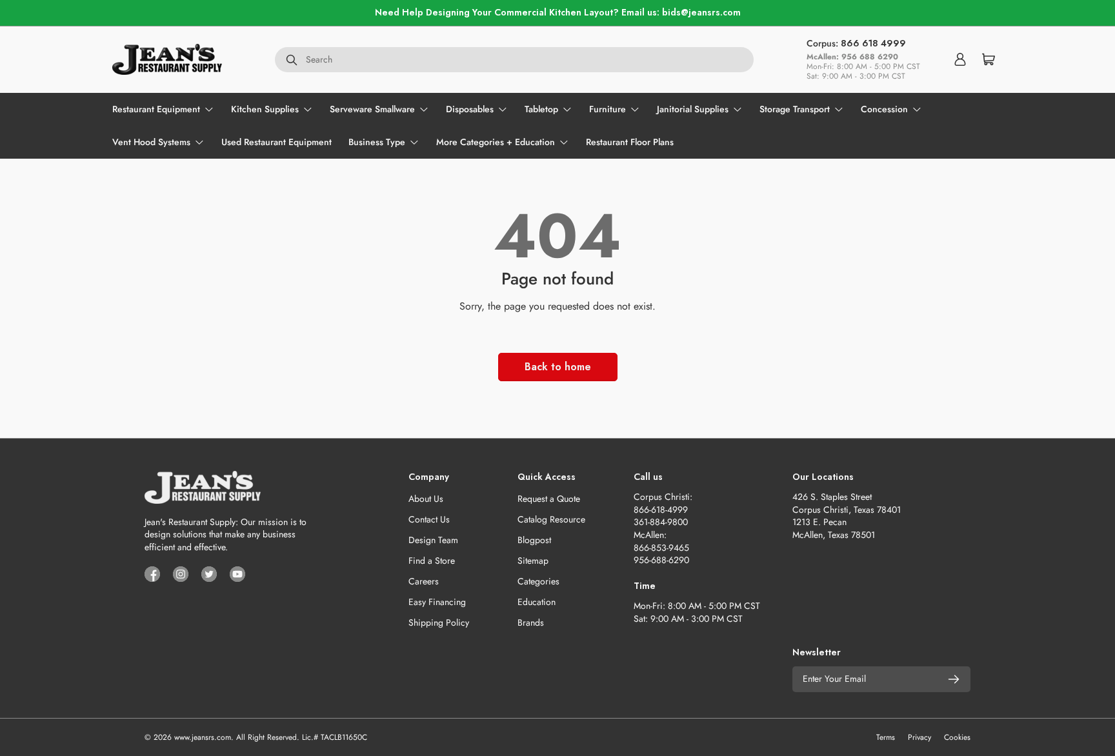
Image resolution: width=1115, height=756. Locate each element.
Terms (885, 737)
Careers (423, 581)
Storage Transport (794, 109)
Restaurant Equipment (156, 109)
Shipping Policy (438, 622)
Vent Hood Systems (151, 141)
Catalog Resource (551, 519)
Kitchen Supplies (265, 109)
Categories (538, 581)
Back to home (558, 366)
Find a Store (431, 560)
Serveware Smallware (372, 109)
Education (536, 601)
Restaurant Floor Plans (630, 141)
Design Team (433, 539)
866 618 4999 (873, 43)
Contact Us (429, 519)
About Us (425, 498)
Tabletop (541, 109)
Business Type (376, 141)
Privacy (919, 737)
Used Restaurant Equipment (276, 141)
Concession (884, 109)
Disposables (470, 109)
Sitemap (532, 560)
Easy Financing (437, 601)
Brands (530, 622)
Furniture (607, 109)
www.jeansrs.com (202, 737)
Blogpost (534, 539)
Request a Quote (548, 498)
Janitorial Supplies (692, 109)
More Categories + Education (495, 141)
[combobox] (514, 59)
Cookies (957, 737)
